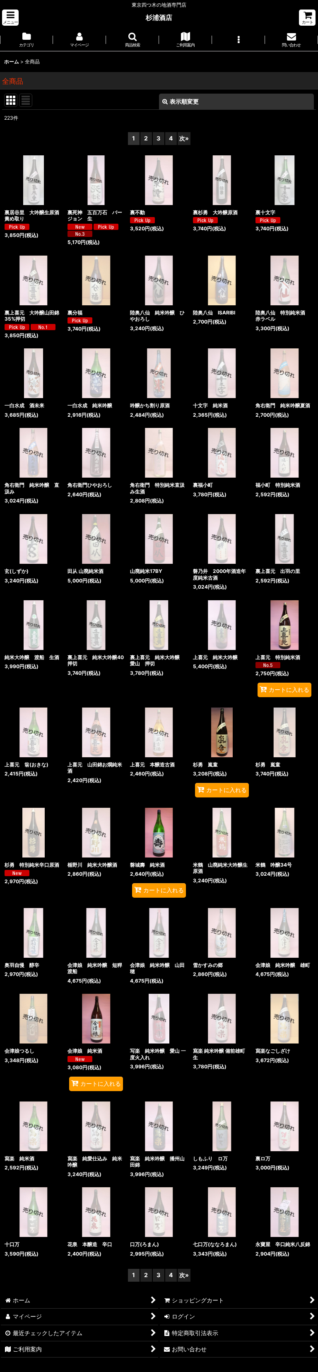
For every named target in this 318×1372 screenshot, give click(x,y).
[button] (10, 18)
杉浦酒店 (159, 17)
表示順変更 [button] (184, 101)
